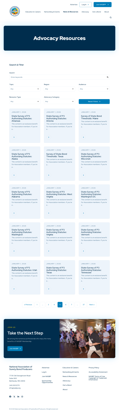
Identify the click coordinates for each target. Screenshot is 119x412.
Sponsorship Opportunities (47, 381)
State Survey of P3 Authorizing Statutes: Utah (24, 269)
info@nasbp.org (14, 388)
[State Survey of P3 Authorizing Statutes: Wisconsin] (83, 175)
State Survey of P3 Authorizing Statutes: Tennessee (91, 270)
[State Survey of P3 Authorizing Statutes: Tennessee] (83, 288)
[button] (40, 12)
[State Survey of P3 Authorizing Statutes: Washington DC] (83, 213)
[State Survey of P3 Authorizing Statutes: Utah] (14, 288)
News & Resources (70, 12)
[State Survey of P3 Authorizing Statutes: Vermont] (83, 251)
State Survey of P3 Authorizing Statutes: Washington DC (91, 194)
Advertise (73, 4)
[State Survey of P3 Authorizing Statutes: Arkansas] (14, 137)
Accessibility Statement (98, 372)
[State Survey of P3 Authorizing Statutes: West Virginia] (48, 213)
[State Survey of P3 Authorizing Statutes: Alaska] (14, 175)
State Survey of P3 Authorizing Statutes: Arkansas (22, 118)
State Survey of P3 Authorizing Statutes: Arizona (56, 118)
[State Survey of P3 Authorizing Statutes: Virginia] (48, 251)
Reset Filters (93, 101)
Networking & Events (52, 12)
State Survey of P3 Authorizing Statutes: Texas (56, 270)
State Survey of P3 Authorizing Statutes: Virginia (56, 232)
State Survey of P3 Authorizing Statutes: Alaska (22, 156)
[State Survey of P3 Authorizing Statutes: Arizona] (48, 137)
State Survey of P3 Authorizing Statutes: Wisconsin (91, 156)
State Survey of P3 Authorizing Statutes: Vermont (91, 232)
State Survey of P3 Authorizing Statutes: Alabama (22, 194)
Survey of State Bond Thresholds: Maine (91, 117)
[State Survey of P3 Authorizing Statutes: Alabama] (14, 213)
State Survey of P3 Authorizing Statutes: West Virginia (59, 194)
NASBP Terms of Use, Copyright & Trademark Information (98, 378)
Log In (84, 4)
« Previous (28, 304)
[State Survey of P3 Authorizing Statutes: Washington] (14, 251)
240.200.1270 (14, 385)
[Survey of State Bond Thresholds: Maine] (83, 137)
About (106, 12)
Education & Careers (33, 12)
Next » (91, 304)
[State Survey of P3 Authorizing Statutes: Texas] (48, 288)
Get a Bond (96, 12)
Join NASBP (46, 376)
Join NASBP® (101, 4)
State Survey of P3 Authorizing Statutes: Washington (22, 232)
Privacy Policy (94, 368)
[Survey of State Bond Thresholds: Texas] (48, 175)
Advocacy (85, 12)
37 (84, 304)
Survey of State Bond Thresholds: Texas (56, 155)
